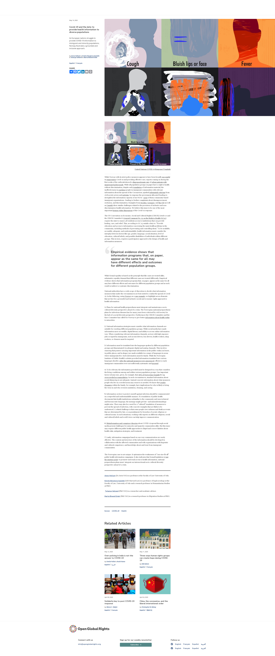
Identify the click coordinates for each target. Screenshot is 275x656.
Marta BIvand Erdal (90, 57)
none (145, 198)
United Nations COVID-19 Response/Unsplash (153, 169)
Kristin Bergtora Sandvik (90, 56)
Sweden (144, 203)
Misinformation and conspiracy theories (122, 423)
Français (79, 63)
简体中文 (149, 610)
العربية (113, 565)
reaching (121, 190)
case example (140, 296)
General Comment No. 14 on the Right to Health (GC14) (144, 218)
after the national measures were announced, (137, 361)
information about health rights (157, 318)
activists (125, 195)
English (178, 644)
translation (137, 187)
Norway (128, 296)
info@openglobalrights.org (89, 644)
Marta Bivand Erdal (112, 496)
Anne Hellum (75, 56)
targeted (155, 363)
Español (72, 63)
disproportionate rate (141, 182)
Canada (109, 205)
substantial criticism (157, 192)
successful (166, 177)
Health (124, 511)
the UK (161, 203)
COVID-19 (115, 511)
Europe (107, 511)
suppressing (111, 180)
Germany (151, 203)
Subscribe (134, 645)
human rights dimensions (123, 211)
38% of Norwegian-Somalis (149, 375)
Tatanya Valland (76, 57)
